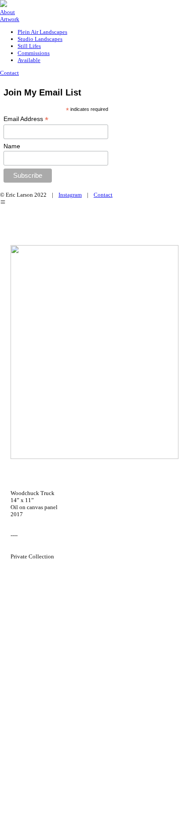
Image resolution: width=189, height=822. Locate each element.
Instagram (70, 194)
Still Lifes (29, 46)
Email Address (26, 119)
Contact (9, 73)
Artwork (9, 19)
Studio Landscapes (40, 39)
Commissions (34, 53)
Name (12, 146)
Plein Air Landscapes (42, 32)
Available (29, 60)
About (7, 12)
